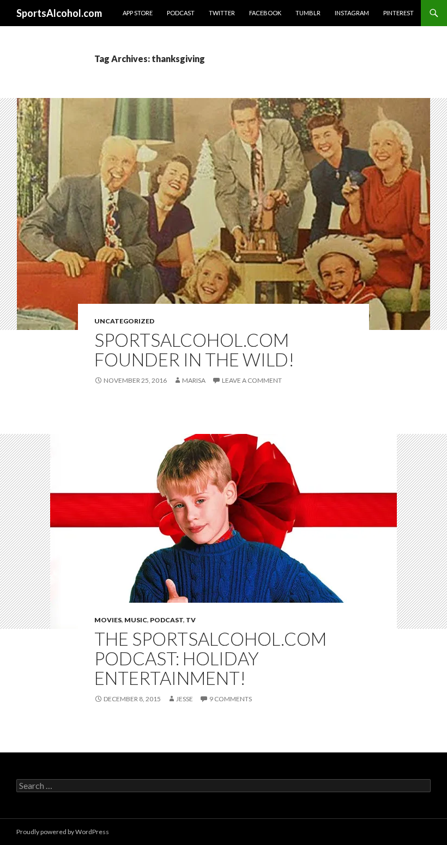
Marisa (194, 380)
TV (191, 620)
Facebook (265, 12)
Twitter (222, 12)
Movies (108, 620)
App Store (138, 12)
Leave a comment (252, 380)
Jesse (184, 699)
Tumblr (308, 12)
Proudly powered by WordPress (62, 832)
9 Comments (230, 699)
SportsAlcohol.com (59, 13)
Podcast (181, 12)
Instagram (352, 12)
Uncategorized (124, 321)
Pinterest (398, 12)
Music (135, 620)
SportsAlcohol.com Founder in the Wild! (194, 349)
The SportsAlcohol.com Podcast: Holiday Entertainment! (210, 658)
